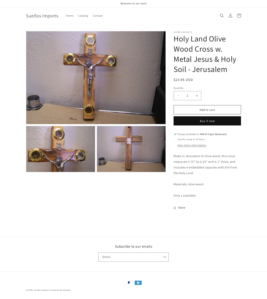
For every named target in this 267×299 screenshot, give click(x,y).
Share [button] (181, 207)
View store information (191, 145)
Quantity (178, 88)
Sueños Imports (42, 290)
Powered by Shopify (61, 290)
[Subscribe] (164, 257)
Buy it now (207, 121)
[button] (222, 15)
